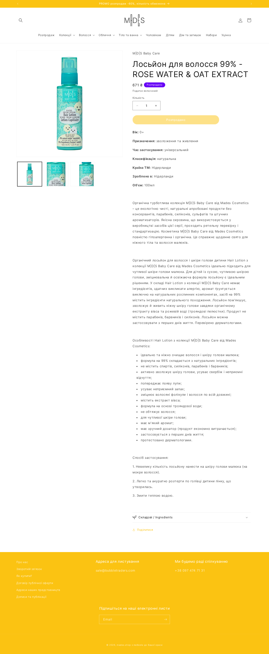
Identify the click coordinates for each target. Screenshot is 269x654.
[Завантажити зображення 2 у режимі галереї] (56, 174)
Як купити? (24, 575)
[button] (20, 20)
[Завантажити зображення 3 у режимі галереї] (82, 174)
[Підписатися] (165, 619)
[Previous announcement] (17, 3)
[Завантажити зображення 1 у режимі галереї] (29, 174)
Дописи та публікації (31, 596)
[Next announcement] (251, 3)
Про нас (22, 562)
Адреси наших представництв (38, 589)
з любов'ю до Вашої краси (147, 645)
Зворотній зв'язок (29, 569)
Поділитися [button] (145, 529)
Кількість (139, 97)
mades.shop (124, 645)
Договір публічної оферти (34, 583)
